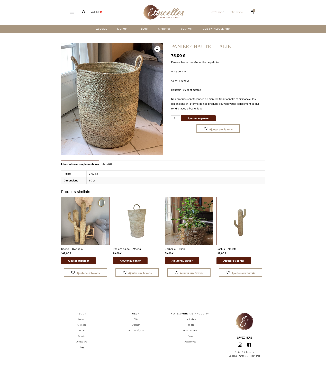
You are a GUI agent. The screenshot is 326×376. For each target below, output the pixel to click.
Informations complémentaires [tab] (80, 164)
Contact (81, 330)
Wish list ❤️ (96, 12)
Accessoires (190, 341)
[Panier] (252, 12)
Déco (190, 336)
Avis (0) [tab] (107, 164)
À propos (81, 325)
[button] (72, 12)
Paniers (190, 325)
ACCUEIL (101, 29)
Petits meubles (190, 330)
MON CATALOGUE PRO (216, 29)
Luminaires (190, 319)
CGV (136, 319)
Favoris (81, 336)
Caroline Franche (237, 356)
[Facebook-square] (249, 345)
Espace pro (81, 341)
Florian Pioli (254, 356)
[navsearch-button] (83, 12)
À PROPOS (164, 29)
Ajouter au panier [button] (78, 260)
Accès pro (216, 12)
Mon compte (236, 12)
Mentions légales (136, 330)
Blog (81, 347)
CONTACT (187, 29)
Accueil (81, 319)
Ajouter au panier (198, 118)
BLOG (144, 29)
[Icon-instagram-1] (240, 345)
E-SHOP (122, 29)
